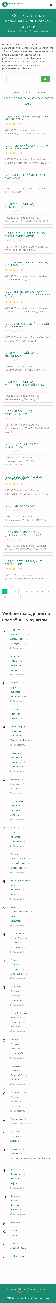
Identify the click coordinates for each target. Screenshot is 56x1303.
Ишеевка (15, 827)
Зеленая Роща (17, 801)
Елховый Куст (17, 757)
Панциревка (16, 1000)
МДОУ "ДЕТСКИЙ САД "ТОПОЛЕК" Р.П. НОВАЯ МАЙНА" (26, 147)
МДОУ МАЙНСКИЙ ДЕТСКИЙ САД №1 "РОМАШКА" (26, 264)
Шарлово (15, 1196)
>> (17, 596)
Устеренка (15, 1101)
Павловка (15, 991)
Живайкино (16, 788)
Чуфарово (15, 1183)
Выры (13, 687)
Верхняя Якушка (18, 696)
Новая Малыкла (18, 947)
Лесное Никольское (20, 880)
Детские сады (22, 92)
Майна (14, 907)
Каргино (14, 854)
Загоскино (15, 810)
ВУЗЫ (28, 103)
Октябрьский (17, 964)
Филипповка (16, 1119)
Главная (11, 31)
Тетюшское (16, 1066)
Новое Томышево (19, 938)
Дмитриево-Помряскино (22, 740)
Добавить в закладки (29, 1291)
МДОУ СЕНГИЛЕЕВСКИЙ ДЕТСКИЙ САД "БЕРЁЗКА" (27, 325)
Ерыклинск (15, 753)
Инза (13, 832)
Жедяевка (15, 784)
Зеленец (14, 814)
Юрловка (15, 1230)
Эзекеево (15, 1222)
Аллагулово (16, 643)
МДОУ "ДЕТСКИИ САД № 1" (22, 505)
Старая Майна (17, 1053)
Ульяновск (15, 1092)
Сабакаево (16, 1048)
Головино (15, 709)
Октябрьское (17, 973)
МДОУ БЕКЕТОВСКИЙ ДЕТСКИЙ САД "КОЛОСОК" (25, 478)
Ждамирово (16, 793)
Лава (13, 885)
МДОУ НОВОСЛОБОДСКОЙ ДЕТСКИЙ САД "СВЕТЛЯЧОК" (23, 533)
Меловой (15, 916)
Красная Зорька (18, 858)
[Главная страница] (13, 4)
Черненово (16, 1178)
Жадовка (15, 779)
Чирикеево (16, 1174)
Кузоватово (16, 867)
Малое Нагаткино (19, 911)
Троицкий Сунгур (18, 1075)
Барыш (14, 660)
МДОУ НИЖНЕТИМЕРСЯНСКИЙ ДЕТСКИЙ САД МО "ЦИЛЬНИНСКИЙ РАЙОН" (28, 294)
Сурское (14, 1039)
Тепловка (15, 1070)
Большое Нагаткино (20, 656)
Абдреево (15, 629)
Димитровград (17, 726)
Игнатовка (16, 841)
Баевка (14, 670)
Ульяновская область (39, 31)
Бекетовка (15, 665)
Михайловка (16, 920)
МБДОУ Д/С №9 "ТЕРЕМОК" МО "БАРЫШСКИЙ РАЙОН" (25, 235)
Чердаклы (15, 1169)
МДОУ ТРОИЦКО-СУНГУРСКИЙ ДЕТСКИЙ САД (25, 445)
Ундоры (14, 1097)
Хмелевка (15, 1131)
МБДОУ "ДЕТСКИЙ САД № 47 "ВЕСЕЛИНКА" (23, 563)
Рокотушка (16, 1017)
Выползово (16, 691)
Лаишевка (15, 889)
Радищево (15, 1022)
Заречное (15, 805)
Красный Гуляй (18, 863)
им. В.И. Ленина (18, 1256)
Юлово (14, 1235)
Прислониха (16, 986)
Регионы (22, 31)
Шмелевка (15, 1209)
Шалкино (15, 1200)
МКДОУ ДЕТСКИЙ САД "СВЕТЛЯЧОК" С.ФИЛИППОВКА (24, 383)
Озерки (14, 960)
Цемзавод (15, 1149)
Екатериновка (17, 766)
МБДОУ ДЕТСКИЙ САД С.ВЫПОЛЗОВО (19, 205)
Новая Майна (17, 933)
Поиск (23, 1289)
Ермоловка (16, 762)
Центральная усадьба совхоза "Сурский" (30, 1158)
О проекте (44, 1289)
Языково (14, 1243)
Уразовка (15, 1106)
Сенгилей (15, 1044)
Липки (13, 894)
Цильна (14, 1153)
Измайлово (16, 836)
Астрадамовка (17, 638)
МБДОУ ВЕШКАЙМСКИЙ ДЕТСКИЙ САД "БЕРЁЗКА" (27, 118)
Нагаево (14, 942)
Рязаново (15, 1026)
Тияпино (14, 1079)
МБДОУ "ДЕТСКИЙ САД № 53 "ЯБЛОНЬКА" (23, 354)
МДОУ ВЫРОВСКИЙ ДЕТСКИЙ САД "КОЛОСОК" (27, 176)
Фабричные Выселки (20, 1123)
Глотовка (15, 713)
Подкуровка (16, 995)
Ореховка (15, 969)
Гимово (14, 718)
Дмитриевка (16, 735)
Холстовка (15, 1136)
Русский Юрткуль (19, 1013)
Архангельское (18, 634)
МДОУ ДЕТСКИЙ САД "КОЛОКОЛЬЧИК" (18, 413)
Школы (40, 92)
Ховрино (14, 1140)
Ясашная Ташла (18, 1247)
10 (5, 596)
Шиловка (15, 1205)
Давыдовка (16, 731)
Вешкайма (15, 682)
